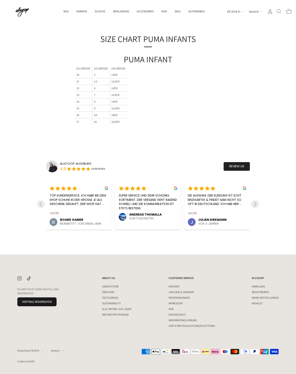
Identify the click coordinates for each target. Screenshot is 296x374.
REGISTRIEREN (260, 292)
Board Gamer (71, 219)
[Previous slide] (41, 204)
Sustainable (196, 11)
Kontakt (174, 286)
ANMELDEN (258, 286)
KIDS (164, 11)
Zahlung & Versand (181, 292)
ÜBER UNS (108, 292)
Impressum (175, 303)
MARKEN (81, 11)
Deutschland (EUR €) (28, 350)
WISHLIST (257, 303)
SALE (178, 11)
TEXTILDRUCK (110, 298)
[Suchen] (279, 11)
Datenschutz (177, 314)
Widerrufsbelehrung (183, 320)
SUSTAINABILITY (111, 303)
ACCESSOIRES (145, 11)
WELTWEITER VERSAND (115, 314)
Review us (236, 166)
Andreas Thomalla (145, 214)
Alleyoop (29, 361)
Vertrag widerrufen (37, 301)
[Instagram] (19, 278)
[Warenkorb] (289, 11)
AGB (171, 309)
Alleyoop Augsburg (75, 164)
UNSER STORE (110, 286)
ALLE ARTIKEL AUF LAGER (116, 309)
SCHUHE (100, 11)
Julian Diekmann (212, 219)
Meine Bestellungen (265, 298)
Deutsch (254, 11)
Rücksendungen (179, 298)
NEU (66, 11)
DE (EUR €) (233, 11)
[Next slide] (255, 204)
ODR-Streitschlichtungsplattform (192, 326)
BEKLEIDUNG (121, 11)
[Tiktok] (29, 278)
